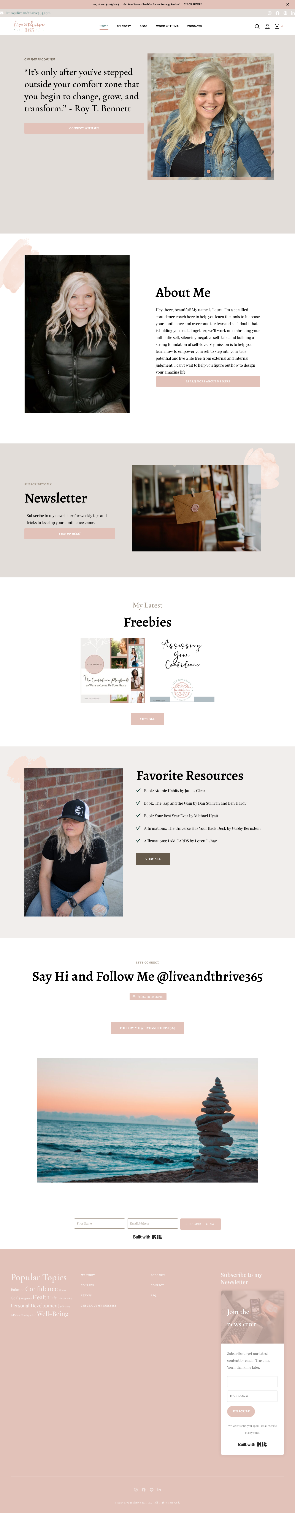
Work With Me (167, 26)
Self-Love (16, 1315)
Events (86, 1295)
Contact (157, 1285)
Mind (69, 1298)
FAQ (153, 1295)
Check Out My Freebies (99, 1305)
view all (147, 719)
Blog (144, 26)
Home (104, 26)
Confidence (41, 1288)
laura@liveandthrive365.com (28, 13)
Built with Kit (147, 1237)
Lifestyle (62, 1298)
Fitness (62, 1290)
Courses (87, 1285)
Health (41, 1297)
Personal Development (35, 1305)
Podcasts (194, 26)
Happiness (26, 1298)
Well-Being (52, 1313)
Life (53, 1297)
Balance (17, 1289)
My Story (124, 26)
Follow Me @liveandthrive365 (147, 1028)
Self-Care (65, 1306)
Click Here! (193, 4)
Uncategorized (28, 1315)
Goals (15, 1297)
